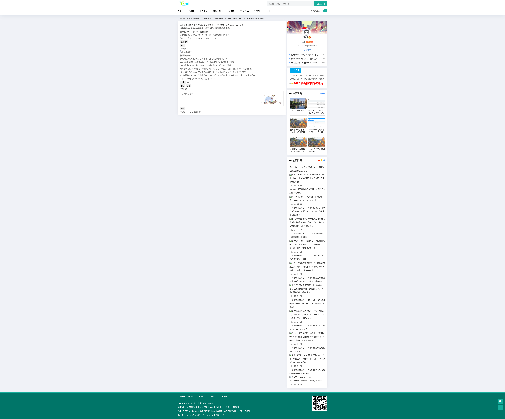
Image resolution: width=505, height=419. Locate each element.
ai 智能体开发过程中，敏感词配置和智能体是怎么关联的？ (298, 150)
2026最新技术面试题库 (309, 83)
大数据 (232, 11)
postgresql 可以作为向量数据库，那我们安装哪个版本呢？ (315, 58)
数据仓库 (244, 11)
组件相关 (203, 11)
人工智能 (203, 407)
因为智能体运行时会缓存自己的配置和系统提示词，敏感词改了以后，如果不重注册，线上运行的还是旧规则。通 (307, 244)
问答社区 (258, 11)
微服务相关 (218, 11)
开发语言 (190, 11)
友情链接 (191, 396)
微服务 (218, 407)
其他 (268, 11)
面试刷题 (207, 18)
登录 (318, 10)
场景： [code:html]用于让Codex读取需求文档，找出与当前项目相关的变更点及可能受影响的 (306, 178)
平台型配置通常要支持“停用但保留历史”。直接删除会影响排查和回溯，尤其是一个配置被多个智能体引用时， (307, 289)
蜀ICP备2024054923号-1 (187, 415)
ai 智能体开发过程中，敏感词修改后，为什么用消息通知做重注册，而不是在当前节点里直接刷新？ (307, 211)
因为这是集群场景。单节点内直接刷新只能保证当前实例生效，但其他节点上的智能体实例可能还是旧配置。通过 (307, 222)
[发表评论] (500, 401)
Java (211, 407)
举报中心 (202, 396)
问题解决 (235, 407)
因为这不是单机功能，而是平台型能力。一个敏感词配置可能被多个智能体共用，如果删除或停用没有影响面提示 (307, 336)
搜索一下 (321, 4)
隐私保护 (181, 396)
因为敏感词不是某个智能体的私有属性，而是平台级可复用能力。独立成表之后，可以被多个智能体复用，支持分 (307, 314)
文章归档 (212, 396)
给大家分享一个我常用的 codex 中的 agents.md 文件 (313, 62)
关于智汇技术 (192, 407)
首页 (180, 11)
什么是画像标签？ (297, 110)
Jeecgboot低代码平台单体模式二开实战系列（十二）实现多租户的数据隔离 (316, 131)
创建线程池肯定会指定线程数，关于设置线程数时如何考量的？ (239, 18)
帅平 (189, 31)
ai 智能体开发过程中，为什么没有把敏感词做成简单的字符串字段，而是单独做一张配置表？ (307, 303)
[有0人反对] (188, 82)
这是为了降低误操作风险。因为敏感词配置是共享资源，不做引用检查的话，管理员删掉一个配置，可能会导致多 (307, 266)
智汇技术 (195, 403)
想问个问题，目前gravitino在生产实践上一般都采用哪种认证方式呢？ (298, 131)
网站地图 (223, 396)
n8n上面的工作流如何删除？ (316, 150)
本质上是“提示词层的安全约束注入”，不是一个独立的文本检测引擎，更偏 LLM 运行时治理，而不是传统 (307, 359)
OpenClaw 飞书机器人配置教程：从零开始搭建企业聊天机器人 (316, 111)
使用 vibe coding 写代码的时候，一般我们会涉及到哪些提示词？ (318, 54)
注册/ (313, 10)
